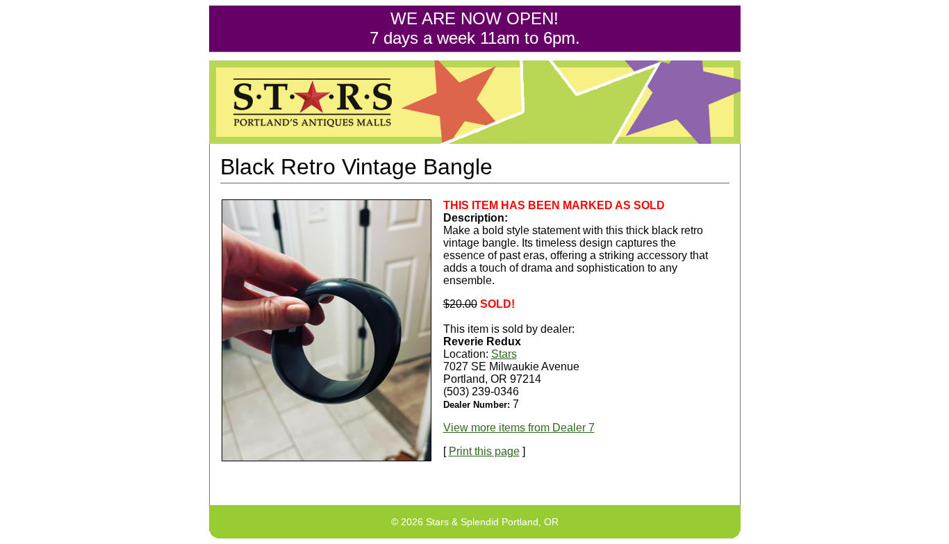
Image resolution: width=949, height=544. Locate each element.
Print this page (484, 451)
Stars (504, 354)
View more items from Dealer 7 (519, 428)
